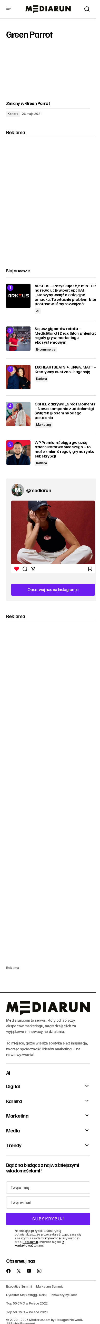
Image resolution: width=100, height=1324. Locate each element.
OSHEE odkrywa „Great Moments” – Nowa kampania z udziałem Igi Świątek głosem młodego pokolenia (66, 411)
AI (37, 311)
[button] (9, 9)
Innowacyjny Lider (64, 1295)
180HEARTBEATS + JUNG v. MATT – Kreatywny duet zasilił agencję (65, 369)
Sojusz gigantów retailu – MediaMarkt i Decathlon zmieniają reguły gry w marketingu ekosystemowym (66, 335)
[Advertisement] (50, 198)
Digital (13, 1086)
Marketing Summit (49, 1286)
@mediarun (38, 490)
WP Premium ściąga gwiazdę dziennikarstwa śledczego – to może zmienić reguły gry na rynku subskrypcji (64, 449)
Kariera (13, 114)
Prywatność (53, 1238)
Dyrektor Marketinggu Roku (26, 1295)
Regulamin (30, 1242)
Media (13, 1130)
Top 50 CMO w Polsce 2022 (27, 1303)
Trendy (13, 1145)
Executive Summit (19, 1286)
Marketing (43, 424)
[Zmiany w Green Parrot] (48, 73)
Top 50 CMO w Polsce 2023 (27, 1312)
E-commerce (46, 349)
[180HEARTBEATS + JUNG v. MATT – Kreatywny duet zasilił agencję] (18, 377)
